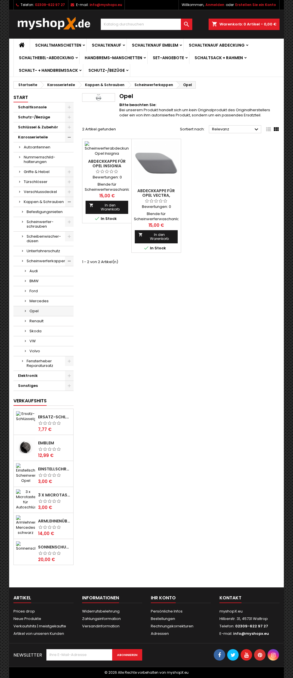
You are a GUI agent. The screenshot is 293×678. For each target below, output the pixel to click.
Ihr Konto (163, 598)
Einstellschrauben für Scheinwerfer (54, 469)
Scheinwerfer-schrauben (40, 224)
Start (20, 97)
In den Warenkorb (104, 207)
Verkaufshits (30, 400)
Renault (36, 321)
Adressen (160, 633)
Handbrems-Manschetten (113, 58)
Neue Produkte (27, 618)
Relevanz (236, 129)
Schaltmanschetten (58, 45)
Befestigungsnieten (45, 211)
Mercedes (39, 301)
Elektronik (28, 375)
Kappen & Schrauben (44, 201)
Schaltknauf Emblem (155, 45)
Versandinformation (101, 626)
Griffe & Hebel (37, 171)
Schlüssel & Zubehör (38, 127)
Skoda (35, 331)
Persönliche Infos (167, 611)
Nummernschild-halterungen (39, 159)
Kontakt (230, 598)
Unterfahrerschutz (43, 251)
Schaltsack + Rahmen (219, 58)
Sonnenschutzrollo (54, 547)
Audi (33, 271)
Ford (33, 291)
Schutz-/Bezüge (106, 70)
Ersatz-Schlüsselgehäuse (54, 417)
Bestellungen (163, 618)
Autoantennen (37, 147)
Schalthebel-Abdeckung (46, 58)
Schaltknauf (106, 45)
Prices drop (24, 611)
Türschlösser (35, 181)
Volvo (34, 351)
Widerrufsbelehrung (101, 611)
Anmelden (214, 4)
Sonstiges (28, 385)
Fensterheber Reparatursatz (40, 363)
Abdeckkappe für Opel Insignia (107, 163)
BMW (34, 281)
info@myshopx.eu (106, 4)
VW (32, 341)
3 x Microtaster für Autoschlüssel (54, 495)
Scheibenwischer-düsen (44, 239)
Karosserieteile (33, 137)
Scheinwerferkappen (46, 261)
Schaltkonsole (32, 107)
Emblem (46, 443)
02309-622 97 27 (50, 4)
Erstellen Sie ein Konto (255, 4)
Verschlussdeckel (40, 191)
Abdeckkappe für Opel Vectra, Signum (156, 195)
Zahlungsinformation (101, 618)
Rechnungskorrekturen (172, 626)
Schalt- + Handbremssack (48, 70)
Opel (34, 311)
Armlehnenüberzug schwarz (54, 521)
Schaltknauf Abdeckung (217, 45)
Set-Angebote (168, 58)
